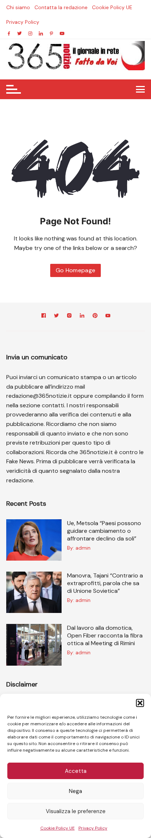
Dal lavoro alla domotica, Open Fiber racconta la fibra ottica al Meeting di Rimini (105, 635)
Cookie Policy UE (57, 828)
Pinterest (95, 316)
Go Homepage (76, 270)
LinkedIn (82, 316)
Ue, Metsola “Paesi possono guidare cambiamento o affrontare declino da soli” (104, 530)
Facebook (44, 316)
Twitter (56, 316)
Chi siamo (18, 7)
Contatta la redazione (61, 7)
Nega (75, 791)
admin (83, 548)
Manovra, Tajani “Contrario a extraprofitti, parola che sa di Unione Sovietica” (105, 583)
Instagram (69, 316)
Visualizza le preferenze (76, 811)
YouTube (108, 316)
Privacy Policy (92, 828)
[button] (140, 703)
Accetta (75, 771)
